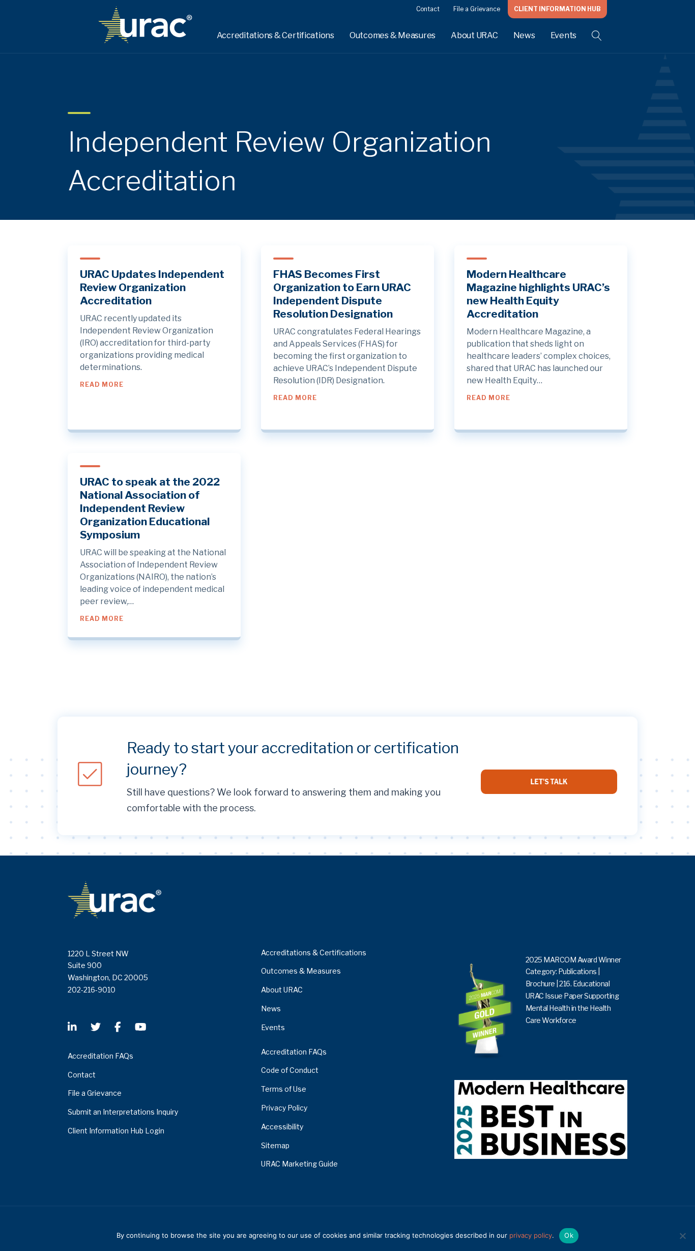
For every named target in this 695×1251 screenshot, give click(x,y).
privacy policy (530, 1235)
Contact (428, 9)
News (524, 35)
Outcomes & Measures (393, 35)
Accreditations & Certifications (275, 35)
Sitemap (275, 1145)
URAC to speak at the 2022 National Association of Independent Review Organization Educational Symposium (150, 508)
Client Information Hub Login (116, 1130)
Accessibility (282, 1126)
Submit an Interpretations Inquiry (123, 1111)
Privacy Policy (284, 1107)
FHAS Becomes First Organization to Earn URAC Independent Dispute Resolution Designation (342, 294)
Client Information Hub (557, 9)
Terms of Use (283, 1089)
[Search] (590, 35)
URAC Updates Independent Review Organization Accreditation (152, 287)
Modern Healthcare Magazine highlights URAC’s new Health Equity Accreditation (538, 294)
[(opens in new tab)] (540, 1118)
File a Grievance (476, 9)
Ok (568, 1235)
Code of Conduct (289, 1070)
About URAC (474, 35)
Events (564, 35)
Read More (102, 384)
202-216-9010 (91, 989)
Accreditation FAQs (100, 1055)
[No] (682, 1236)
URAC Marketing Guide (299, 1163)
